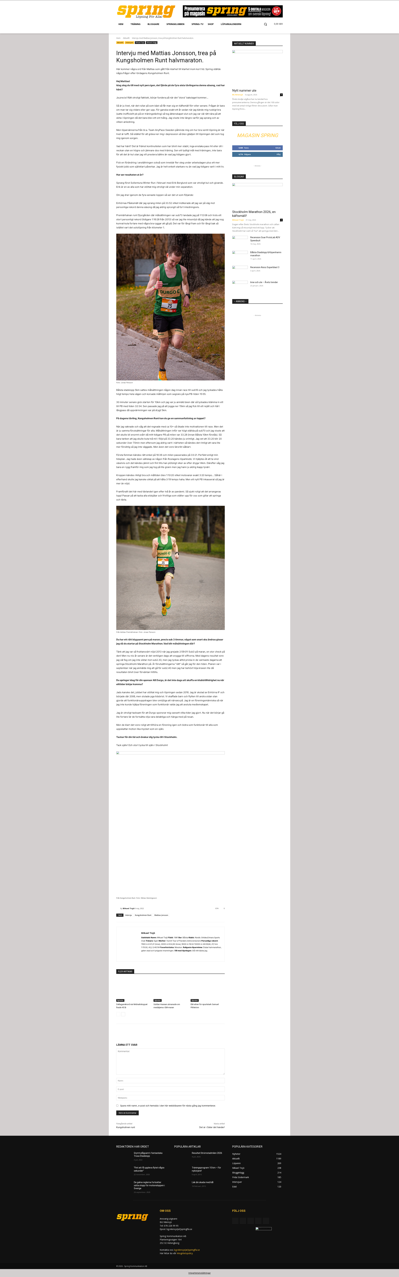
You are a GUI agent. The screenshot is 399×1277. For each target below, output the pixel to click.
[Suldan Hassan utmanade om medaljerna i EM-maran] (171, 990)
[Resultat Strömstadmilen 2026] (181, 1157)
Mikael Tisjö (140, 42)
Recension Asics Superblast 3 (264, 267)
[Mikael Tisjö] (118, 908)
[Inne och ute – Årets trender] (240, 286)
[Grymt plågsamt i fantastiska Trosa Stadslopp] (123, 1157)
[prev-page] (118, 1014)
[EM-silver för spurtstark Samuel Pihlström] (208, 990)
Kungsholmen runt (125, 1127)
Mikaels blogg (151, 42)
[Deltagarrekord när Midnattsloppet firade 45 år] (133, 990)
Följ (279, 154)
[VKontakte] (266, 1221)
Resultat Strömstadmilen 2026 (207, 1153)
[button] (265, 24)
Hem (118, 38)
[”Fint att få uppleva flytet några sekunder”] (123, 1171)
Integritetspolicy (185, 1253)
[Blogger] (235, 1221)
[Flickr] (251, 1221)
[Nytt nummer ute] (257, 68)
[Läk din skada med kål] (181, 1186)
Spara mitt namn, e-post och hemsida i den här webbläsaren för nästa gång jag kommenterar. (168, 1105)
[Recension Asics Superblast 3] (240, 271)
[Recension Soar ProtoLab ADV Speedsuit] (240, 241)
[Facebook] (243, 1221)
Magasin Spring (257, 135)
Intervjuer (129, 42)
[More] (170, 1033)
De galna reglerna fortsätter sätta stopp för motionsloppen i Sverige (149, 1185)
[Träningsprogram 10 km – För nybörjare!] (181, 1171)
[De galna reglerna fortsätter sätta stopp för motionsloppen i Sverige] (123, 1186)
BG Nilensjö (237, 94)
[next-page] (123, 1014)
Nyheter (120, 1000)
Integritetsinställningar (199, 1273)
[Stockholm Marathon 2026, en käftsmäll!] (257, 195)
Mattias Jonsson (161, 915)
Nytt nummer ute (244, 90)
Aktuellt (126, 38)
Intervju (128, 915)
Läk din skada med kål (202, 1182)
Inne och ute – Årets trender (264, 282)
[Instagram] (142, 955)
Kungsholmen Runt (143, 915)
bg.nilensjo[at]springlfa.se (187, 1249)
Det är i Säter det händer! (212, 1127)
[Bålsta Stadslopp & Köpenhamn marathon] (240, 256)
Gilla (278, 148)
